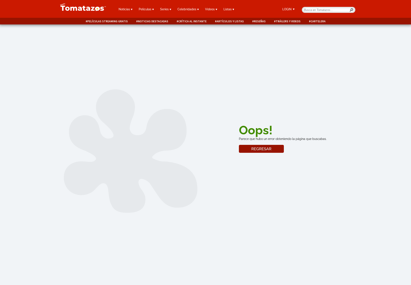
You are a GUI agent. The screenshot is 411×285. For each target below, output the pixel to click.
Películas (145, 9)
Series (165, 9)
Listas (227, 9)
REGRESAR (261, 149)
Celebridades (187, 9)
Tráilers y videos (288, 21)
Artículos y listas (230, 21)
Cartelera (318, 21)
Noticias (125, 9)
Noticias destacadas (153, 21)
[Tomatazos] (81, 9)
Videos (210, 9)
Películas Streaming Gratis (107, 21)
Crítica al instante (192, 21)
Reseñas (260, 21)
